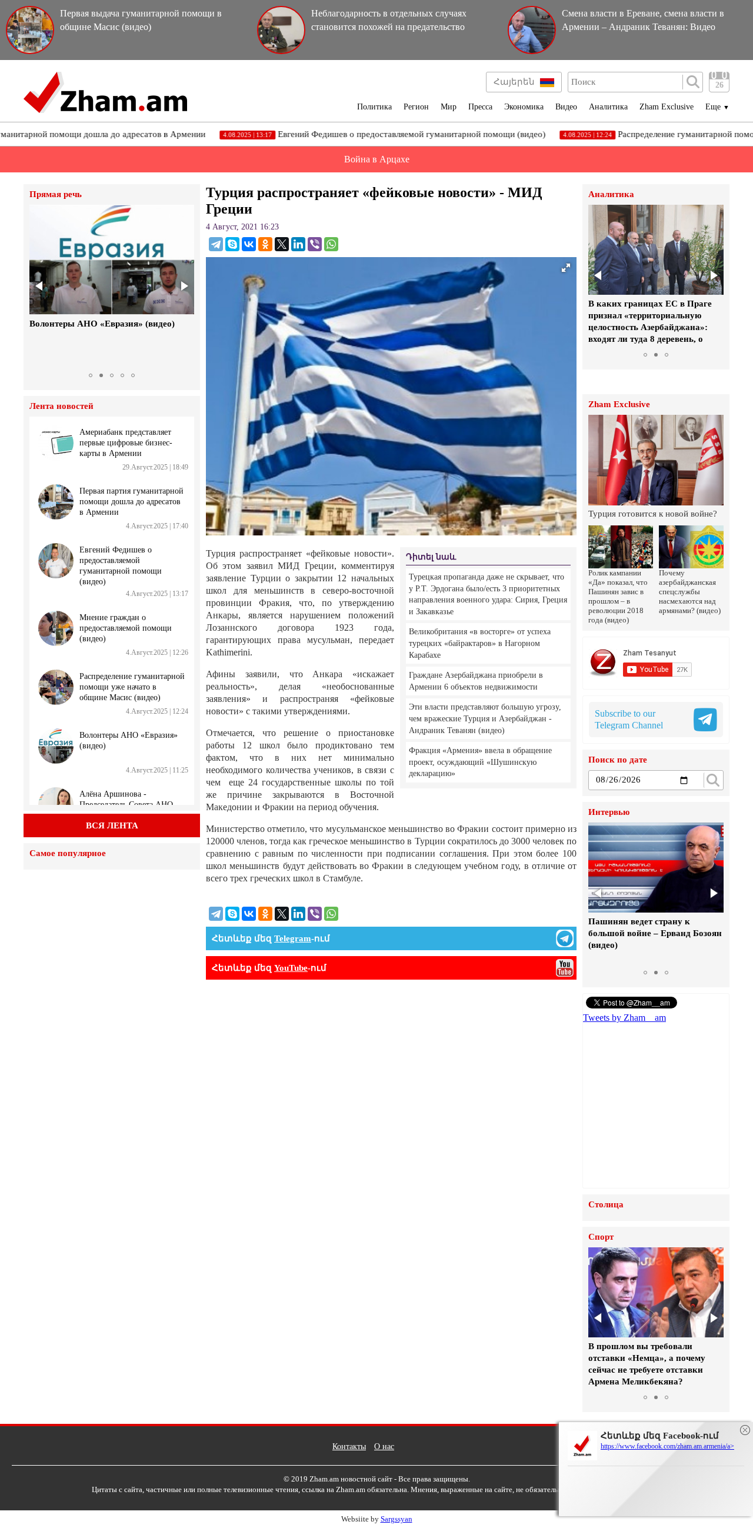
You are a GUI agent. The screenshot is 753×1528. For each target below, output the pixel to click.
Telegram (292, 938)
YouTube (291, 968)
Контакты (349, 1446)
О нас (384, 1446)
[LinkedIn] (298, 244)
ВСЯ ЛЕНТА (112, 825)
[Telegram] (216, 244)
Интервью (608, 812)
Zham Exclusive (666, 106)
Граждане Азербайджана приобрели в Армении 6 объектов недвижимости (476, 681)
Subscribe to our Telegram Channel (629, 719)
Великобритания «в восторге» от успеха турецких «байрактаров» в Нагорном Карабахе (480, 643)
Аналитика (608, 106)
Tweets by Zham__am (624, 1018)
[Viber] (315, 244)
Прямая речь (55, 194)
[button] (40, 286)
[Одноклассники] (265, 244)
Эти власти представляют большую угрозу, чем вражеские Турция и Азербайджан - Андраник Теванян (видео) (485, 718)
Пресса (480, 106)
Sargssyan (396, 1518)
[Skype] (232, 244)
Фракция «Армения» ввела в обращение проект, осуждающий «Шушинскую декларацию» (480, 762)
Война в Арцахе (376, 159)
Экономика (524, 106)
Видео (566, 106)
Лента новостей (61, 406)
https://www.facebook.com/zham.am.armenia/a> (667, 1446)
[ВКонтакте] (249, 244)
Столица (606, 1204)
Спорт (601, 1237)
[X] (282, 244)
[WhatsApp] (331, 244)
